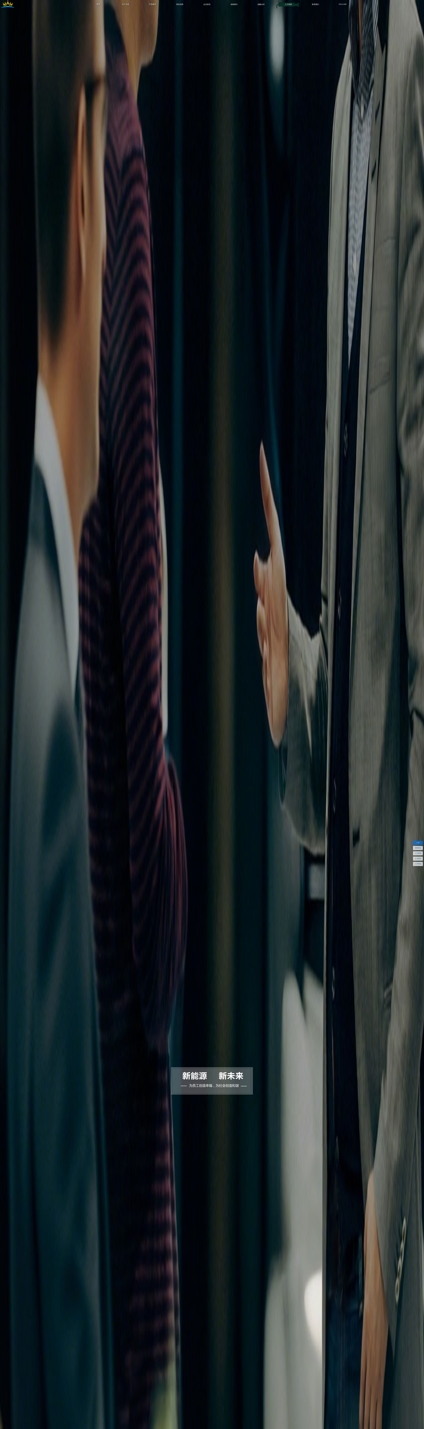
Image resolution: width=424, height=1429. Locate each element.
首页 (98, 4)
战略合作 (261, 4)
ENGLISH (342, 4)
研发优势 (179, 4)
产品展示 (152, 4)
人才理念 (418, 858)
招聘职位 (418, 848)
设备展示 (234, 4)
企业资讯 (206, 4)
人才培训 (418, 864)
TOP (417, 843)
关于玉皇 (125, 4)
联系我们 (315, 4)
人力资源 (288, 4)
